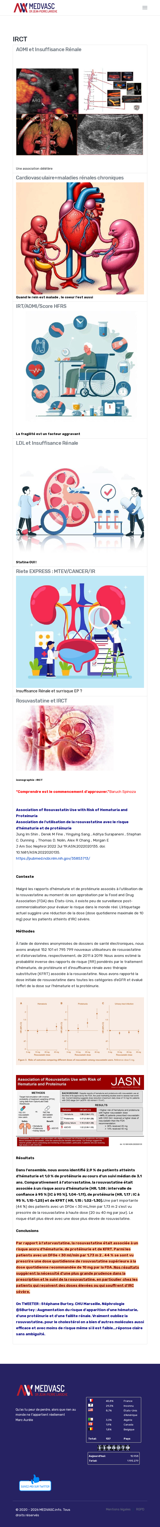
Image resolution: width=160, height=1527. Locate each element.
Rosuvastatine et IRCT (41, 701)
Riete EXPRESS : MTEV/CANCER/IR (55, 571)
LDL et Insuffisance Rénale (47, 443)
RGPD (140, 1509)
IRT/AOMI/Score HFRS (41, 306)
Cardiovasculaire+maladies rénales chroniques (70, 178)
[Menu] (144, 7)
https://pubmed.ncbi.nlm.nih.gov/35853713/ (53, 858)
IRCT (39, 779)
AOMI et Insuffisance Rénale (48, 49)
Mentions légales (118, 1509)
